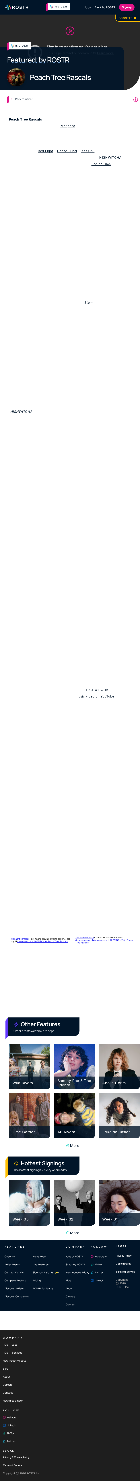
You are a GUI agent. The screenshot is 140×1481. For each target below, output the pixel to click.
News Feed (39, 1256)
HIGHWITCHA (110, 157)
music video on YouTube (95, 696)
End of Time (101, 164)
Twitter (99, 1272)
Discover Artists (14, 1288)
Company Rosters (15, 1280)
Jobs (87, 7)
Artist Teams (12, 1264)
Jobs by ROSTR (74, 1256)
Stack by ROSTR (75, 1264)
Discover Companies (17, 1296)
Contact (71, 1304)
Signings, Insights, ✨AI (46, 1272)
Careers (70, 1296)
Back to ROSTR (105, 7)
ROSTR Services (12, 1352)
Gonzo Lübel (67, 151)
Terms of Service (125, 1271)
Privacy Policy (123, 1255)
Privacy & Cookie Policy (16, 1457)
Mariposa (68, 126)
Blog (68, 1280)
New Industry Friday (77, 1272)
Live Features (41, 1264)
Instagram (101, 1256)
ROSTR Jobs (10, 1344)
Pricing (37, 1280)
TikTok (98, 1264)
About (69, 1288)
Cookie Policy (123, 1263)
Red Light (45, 151)
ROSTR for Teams (43, 1288)
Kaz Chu (88, 151)
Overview (10, 1256)
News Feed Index (13, 1400)
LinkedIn (99, 1280)
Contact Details (14, 1272)
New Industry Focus (14, 1360)
